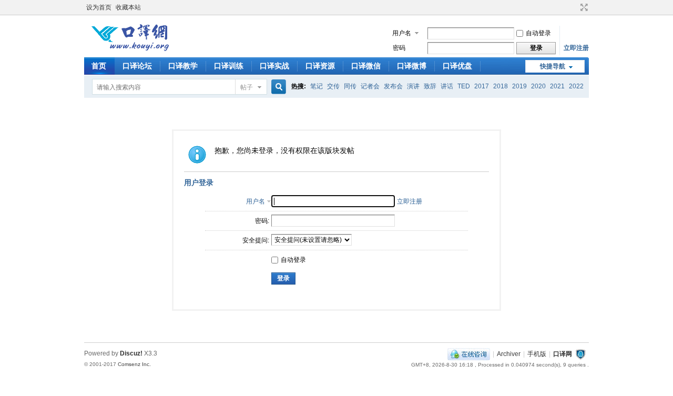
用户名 (401, 33)
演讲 (413, 86)
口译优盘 (457, 66)
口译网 (562, 354)
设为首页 (98, 7)
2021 (557, 86)
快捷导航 (552, 66)
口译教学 (183, 66)
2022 (576, 86)
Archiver (509, 354)
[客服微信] (468, 354)
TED (463, 86)
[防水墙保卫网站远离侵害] (580, 354)
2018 (500, 86)
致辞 (430, 86)
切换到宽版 (583, 7)
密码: (262, 221)
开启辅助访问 (574, 7)
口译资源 (320, 66)
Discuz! (131, 353)
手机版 (536, 354)
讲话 (447, 86)
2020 (538, 86)
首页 (98, 66)
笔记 (316, 86)
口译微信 (366, 66)
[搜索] (277, 87)
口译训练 (228, 66)
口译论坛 (137, 66)
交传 (333, 86)
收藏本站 (128, 7)
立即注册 (576, 48)
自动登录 (538, 33)
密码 (399, 48)
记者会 (370, 86)
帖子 (246, 87)
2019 (519, 86)
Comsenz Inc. (134, 364)
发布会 (393, 86)
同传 (350, 86)
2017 (481, 86)
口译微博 (411, 66)
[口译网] (130, 50)
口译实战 (274, 66)
